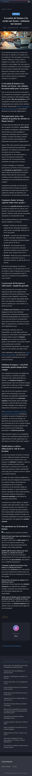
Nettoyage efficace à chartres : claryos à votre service (15, 733)
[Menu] (28, 1)
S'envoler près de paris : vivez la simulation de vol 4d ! (15, 682)
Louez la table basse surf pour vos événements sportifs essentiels (16, 688)
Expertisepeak (7, 761)
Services (9, 9)
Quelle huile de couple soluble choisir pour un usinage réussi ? (15, 693)
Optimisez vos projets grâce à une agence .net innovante (15, 677)
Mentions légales (6, 766)
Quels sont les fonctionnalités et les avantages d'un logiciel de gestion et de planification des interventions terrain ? (15, 710)
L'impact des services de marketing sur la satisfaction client (14, 671)
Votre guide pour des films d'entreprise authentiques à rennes (13, 717)
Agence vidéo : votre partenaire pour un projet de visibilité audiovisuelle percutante (15, 666)
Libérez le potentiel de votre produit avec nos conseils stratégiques (15, 728)
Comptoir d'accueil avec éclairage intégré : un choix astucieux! (15, 699)
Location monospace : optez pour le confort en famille (16, 722)
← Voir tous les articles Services (11, 646)
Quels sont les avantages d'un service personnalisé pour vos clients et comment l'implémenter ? (14, 740)
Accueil (4, 9)
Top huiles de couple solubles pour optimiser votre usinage (15, 704)
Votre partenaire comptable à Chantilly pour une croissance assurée (16, 746)
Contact (15, 766)
